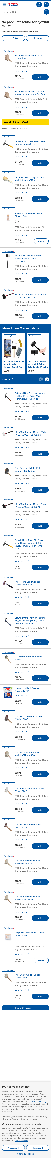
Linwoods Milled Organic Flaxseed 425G (27, 689)
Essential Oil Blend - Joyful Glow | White (28, 215)
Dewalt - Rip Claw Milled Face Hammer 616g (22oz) (30, 143)
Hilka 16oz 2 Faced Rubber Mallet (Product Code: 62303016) (28, 258)
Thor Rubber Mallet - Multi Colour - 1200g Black (28, 469)
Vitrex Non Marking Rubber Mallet (28, 658)
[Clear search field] (38, 12)
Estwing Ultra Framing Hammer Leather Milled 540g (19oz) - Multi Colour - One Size (30, 395)
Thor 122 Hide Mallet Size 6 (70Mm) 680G (28, 718)
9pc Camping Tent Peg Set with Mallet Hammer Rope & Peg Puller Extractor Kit (14, 364)
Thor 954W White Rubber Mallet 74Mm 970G (27, 898)
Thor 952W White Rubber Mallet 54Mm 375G (27, 976)
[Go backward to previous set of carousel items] (41, 379)
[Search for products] (46, 12)
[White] (17, 221)
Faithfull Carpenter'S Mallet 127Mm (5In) (29, 57)
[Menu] (4, 4)
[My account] (39, 4)
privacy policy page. (39, 1101)
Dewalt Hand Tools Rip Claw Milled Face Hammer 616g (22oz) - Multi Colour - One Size (29, 544)
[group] (13, 353)
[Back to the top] (27, 1017)
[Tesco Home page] (13, 4)
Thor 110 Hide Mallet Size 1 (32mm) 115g (28, 826)
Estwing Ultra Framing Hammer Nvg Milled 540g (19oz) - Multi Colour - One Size (30, 620)
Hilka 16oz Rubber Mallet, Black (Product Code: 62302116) (30, 505)
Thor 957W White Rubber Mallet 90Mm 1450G (27, 754)
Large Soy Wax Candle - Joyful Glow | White (30, 934)
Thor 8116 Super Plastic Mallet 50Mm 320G (30, 790)
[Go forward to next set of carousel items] (47, 379)
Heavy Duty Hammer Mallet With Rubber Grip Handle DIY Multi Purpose (37, 364)
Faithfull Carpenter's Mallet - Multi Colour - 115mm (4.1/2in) (30, 93)
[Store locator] (46, 4)
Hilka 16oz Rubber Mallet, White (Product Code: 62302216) (30, 433)
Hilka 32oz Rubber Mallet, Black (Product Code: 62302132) (30, 296)
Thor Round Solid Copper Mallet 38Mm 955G (27, 583)
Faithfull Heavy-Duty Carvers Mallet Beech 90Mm (29, 179)
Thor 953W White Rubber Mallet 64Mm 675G (27, 862)
